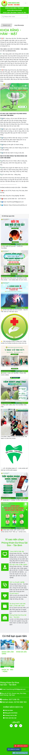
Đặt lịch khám (9, 710)
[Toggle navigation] (25, 3)
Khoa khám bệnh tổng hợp (14, 8)
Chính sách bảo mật (10, 718)
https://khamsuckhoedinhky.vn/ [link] (18, 205)
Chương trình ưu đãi (11, 715)
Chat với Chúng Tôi (21, 753)
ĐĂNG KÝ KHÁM (14, 749)
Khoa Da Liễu (21, 12)
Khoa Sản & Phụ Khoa (14, 10)
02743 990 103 (20, 702)
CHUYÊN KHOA (19, 25)
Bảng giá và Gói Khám (11, 713)
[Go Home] (10, 3)
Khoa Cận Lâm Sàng (10, 12)
